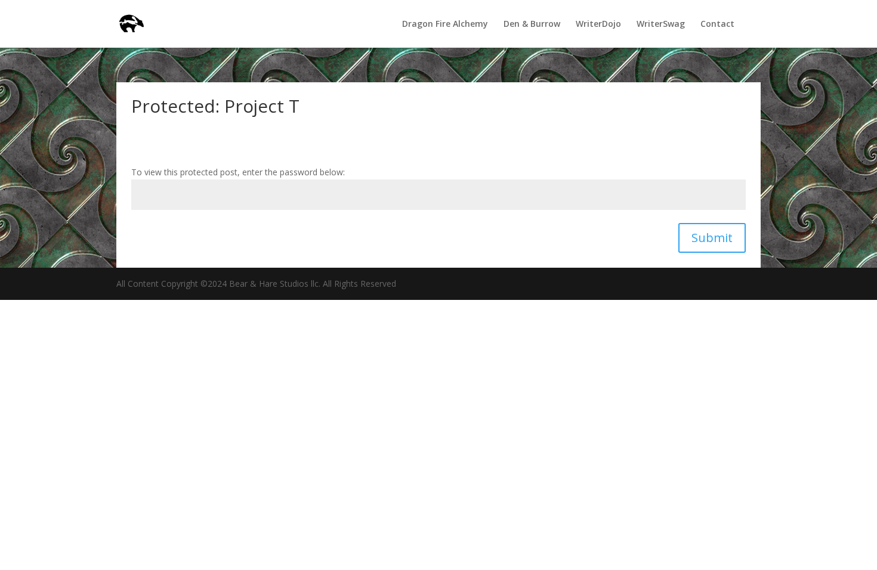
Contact (717, 24)
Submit (712, 238)
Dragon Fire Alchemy (445, 24)
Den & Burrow (532, 24)
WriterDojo (598, 24)
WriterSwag (661, 24)
